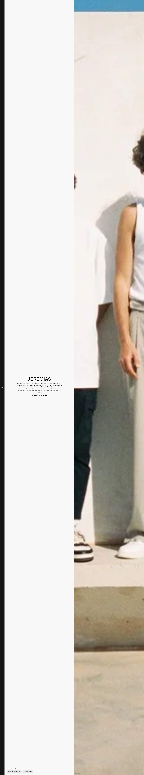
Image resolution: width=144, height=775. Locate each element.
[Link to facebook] (46, 395)
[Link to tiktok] (37, 395)
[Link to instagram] (33, 395)
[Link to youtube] (41, 395)
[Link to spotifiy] (35, 395)
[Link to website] (39, 395)
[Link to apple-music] (44, 395)
